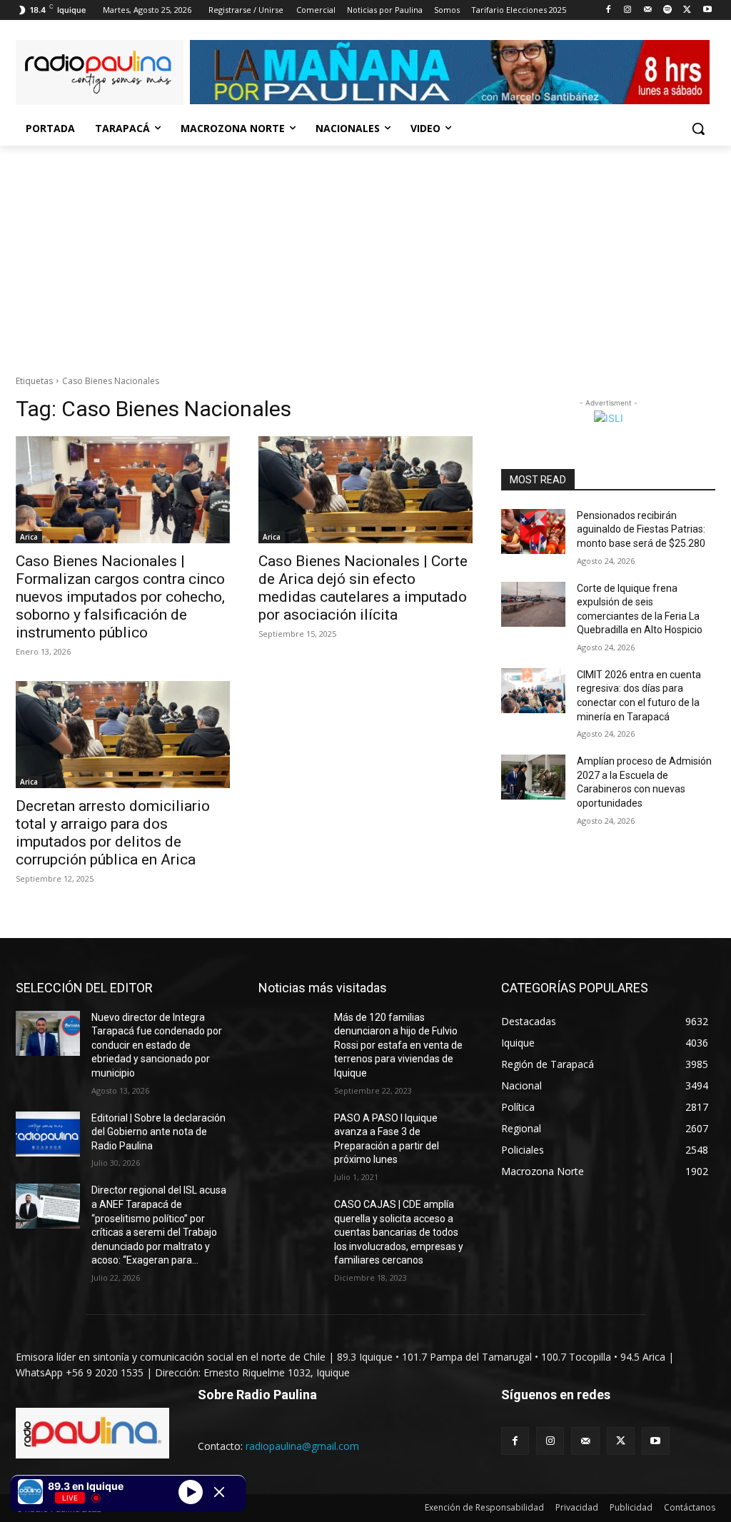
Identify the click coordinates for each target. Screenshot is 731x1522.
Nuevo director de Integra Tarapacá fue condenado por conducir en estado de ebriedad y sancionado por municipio (156, 1045)
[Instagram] (628, 10)
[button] (698, 128)
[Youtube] (707, 10)
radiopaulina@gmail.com (302, 1446)
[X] (687, 10)
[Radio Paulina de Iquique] (99, 72)
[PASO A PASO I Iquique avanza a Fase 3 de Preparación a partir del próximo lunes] (290, 1134)
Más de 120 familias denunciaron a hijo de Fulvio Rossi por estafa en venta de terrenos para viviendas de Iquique (398, 1045)
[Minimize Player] (219, 1492)
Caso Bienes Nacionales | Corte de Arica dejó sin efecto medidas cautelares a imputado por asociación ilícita (363, 588)
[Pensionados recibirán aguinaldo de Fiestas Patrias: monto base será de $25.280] (533, 531)
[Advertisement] (365, 253)
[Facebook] (608, 10)
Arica (29, 537)
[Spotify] (668, 10)
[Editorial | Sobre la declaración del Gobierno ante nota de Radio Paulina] (48, 1134)
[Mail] (648, 10)
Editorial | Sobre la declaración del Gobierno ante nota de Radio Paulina (158, 1131)
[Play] (190, 1491)
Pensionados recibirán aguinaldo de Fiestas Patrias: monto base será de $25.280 (641, 529)
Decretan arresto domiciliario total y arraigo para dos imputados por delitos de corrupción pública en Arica (113, 832)
